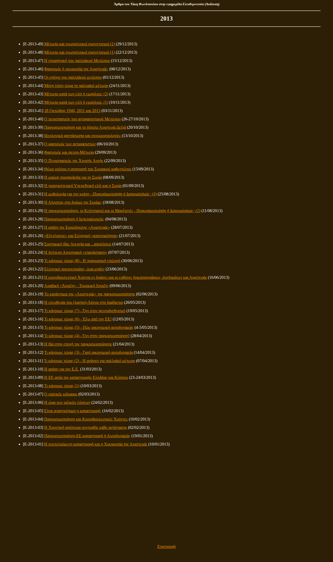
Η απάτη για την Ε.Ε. (61, 369)
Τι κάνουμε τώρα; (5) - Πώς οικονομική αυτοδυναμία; (88, 327)
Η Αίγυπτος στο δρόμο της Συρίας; (73, 202)
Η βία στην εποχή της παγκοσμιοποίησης (78, 344)
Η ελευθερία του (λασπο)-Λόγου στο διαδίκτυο (83, 302)
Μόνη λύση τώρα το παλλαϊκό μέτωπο (76, 85)
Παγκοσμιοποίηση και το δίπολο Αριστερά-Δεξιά (85, 127)
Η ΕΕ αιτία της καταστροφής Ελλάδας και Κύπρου (86, 377)
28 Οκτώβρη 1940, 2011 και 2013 (72, 110)
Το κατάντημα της (89, 294)
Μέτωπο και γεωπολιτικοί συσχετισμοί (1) (79, 52)
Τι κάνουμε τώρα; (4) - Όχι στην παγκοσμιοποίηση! (87, 336)
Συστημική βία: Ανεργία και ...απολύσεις (77, 244)
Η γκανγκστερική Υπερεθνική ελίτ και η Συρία (82, 185)
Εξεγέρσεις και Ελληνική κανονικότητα (81, 235)
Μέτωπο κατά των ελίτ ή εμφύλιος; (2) (76, 94)
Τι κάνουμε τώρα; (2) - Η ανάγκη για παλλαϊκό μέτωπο (89, 361)
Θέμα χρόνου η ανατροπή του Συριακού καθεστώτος (87, 169)
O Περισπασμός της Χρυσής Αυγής (73, 160)
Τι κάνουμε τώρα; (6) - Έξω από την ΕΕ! (78, 319)
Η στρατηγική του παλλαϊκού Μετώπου (77, 60)
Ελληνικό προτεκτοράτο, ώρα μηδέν (74, 269)
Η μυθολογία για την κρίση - (100, 194)
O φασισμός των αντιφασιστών (70, 144)
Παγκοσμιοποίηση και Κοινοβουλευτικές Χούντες (86, 419)
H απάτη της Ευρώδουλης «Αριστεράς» (77, 227)
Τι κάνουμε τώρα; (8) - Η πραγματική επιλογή (82, 260)
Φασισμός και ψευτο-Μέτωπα (69, 152)
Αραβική (76, 285)
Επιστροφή (166, 546)
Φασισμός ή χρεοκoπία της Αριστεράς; (76, 69)
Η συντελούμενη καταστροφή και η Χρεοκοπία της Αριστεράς (95, 444)
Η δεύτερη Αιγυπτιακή (75, 252)
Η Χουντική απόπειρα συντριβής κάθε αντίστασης (85, 427)
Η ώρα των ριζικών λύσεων (67, 402)
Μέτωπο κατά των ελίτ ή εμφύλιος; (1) (76, 102)
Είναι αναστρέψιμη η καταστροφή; (72, 411)
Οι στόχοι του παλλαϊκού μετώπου (73, 77)
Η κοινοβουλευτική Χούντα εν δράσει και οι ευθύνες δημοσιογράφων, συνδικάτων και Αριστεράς (125, 277)
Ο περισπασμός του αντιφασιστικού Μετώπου (82, 119)
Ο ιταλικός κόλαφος (60, 394)
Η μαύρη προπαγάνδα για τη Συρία (73, 177)
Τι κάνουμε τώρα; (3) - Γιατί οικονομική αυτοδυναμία (88, 352)
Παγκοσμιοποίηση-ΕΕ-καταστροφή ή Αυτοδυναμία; (87, 436)
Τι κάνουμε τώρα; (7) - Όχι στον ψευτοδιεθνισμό (84, 310)
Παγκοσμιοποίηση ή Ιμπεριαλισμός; (74, 219)
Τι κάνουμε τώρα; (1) (61, 386)
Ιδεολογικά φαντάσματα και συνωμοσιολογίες (82, 135)
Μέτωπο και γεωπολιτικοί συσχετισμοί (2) (79, 44)
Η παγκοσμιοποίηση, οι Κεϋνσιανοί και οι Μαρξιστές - (122, 210)
